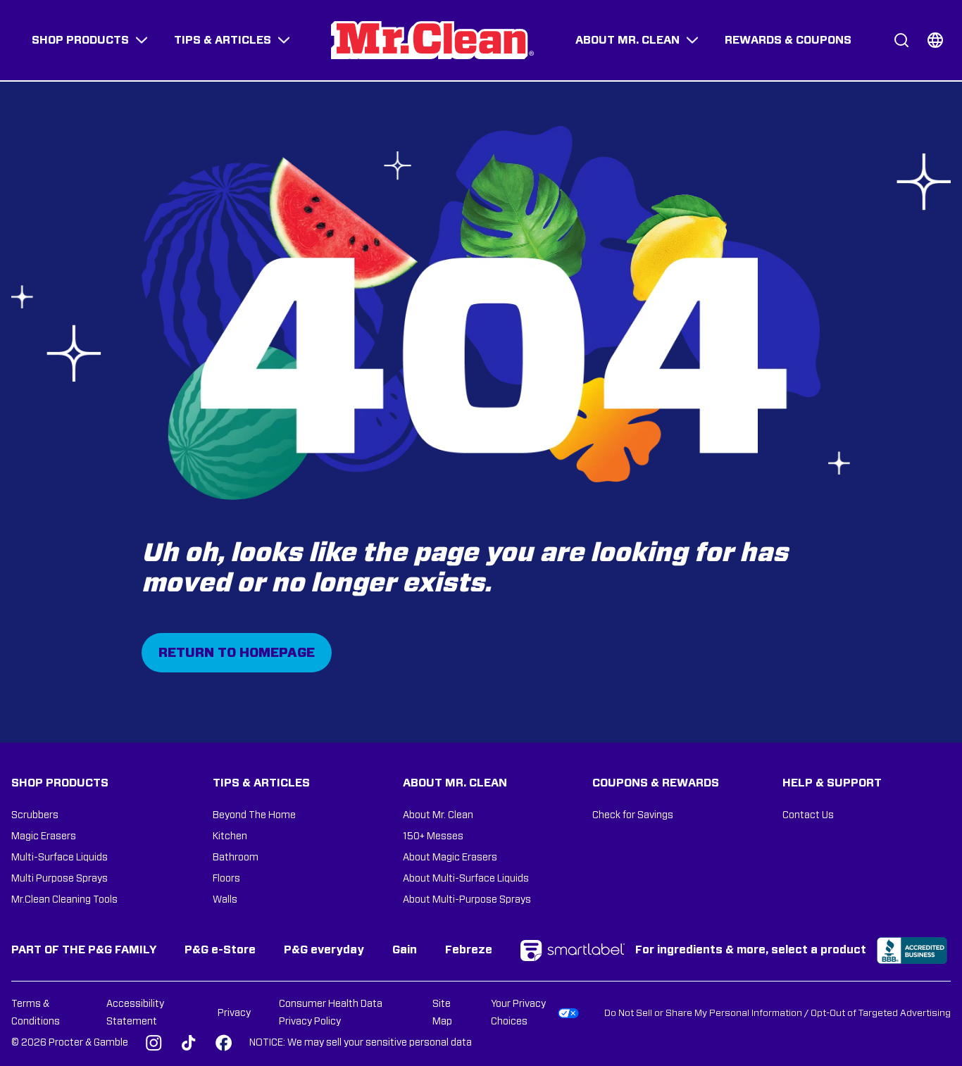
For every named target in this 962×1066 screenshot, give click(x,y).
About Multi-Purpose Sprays (467, 900)
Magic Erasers (43, 836)
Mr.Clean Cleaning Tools (64, 900)
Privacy (234, 1013)
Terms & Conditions (35, 1013)
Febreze (468, 949)
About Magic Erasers (450, 858)
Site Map (442, 1013)
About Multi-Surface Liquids (466, 879)
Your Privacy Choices (518, 1013)
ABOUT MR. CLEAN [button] (627, 40)
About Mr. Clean (438, 815)
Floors (226, 879)
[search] (901, 40)
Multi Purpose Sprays (59, 879)
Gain (404, 949)
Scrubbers (34, 815)
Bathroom (235, 858)
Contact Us (808, 815)
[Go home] (432, 40)
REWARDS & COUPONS (788, 40)
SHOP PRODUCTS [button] (80, 40)
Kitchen (230, 836)
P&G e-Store (220, 949)
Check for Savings (632, 815)
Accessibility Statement (135, 1013)
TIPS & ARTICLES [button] (222, 40)
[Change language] (935, 40)
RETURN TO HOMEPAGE (236, 653)
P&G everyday (324, 949)
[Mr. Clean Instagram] (153, 1042)
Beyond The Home (254, 815)
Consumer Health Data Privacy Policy (330, 1013)
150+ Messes (433, 836)
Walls (225, 900)
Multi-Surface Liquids (59, 858)
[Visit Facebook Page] (223, 1042)
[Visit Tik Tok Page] (188, 1042)
